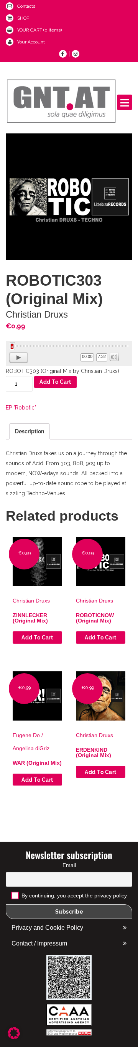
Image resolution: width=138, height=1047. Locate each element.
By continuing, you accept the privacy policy (73, 895)
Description (29, 431)
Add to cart (55, 382)
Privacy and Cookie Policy (47, 927)
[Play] (18, 357)
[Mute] (114, 357)
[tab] (29, 431)
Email (69, 865)
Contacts (26, 6)
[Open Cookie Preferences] (14, 1037)
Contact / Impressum (39, 943)
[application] (69, 353)
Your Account (31, 42)
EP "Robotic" (21, 407)
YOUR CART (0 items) (39, 30)
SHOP (23, 18)
